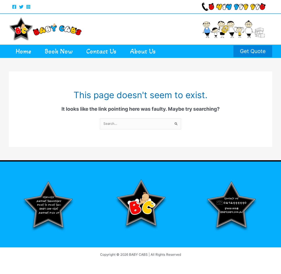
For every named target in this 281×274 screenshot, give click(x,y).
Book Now (59, 51)
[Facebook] (14, 7)
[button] (252, 51)
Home (23, 51)
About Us (143, 51)
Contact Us (101, 51)
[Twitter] (21, 7)
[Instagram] (28, 7)
